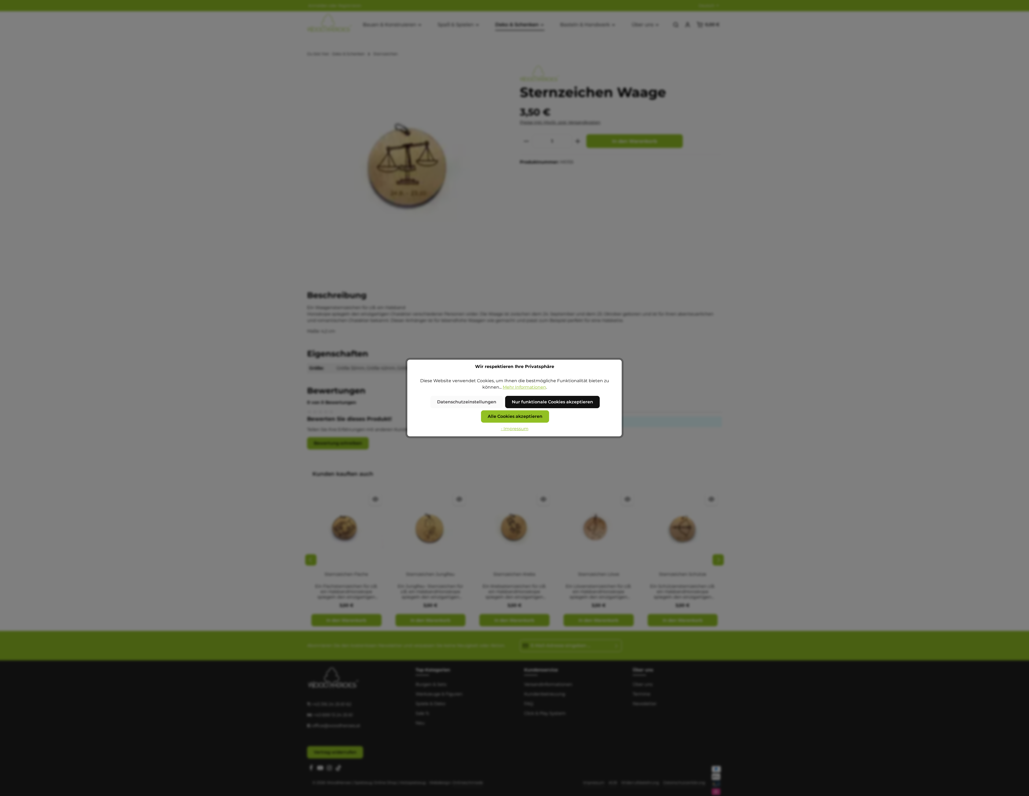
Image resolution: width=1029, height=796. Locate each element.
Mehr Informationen (524, 387)
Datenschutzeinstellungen (466, 401)
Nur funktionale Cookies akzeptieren (552, 401)
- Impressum (514, 428)
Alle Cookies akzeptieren (515, 416)
